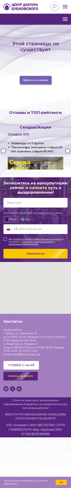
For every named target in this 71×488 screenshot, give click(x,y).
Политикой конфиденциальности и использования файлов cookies (32, 243)
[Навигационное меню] (65, 6)
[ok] (12, 388)
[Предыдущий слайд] (3, 150)
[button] (20, 376)
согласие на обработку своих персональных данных (37, 239)
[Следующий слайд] (67, 150)
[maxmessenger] (19, 388)
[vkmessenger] (6, 388)
